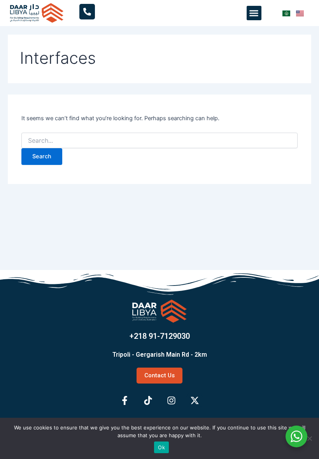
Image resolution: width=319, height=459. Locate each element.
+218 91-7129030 (160, 336)
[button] (254, 13)
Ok (161, 447)
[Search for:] (159, 140)
